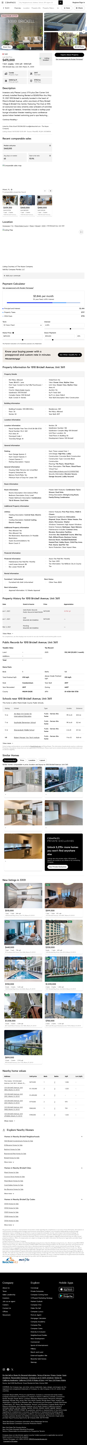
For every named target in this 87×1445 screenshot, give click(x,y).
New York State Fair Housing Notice (14, 1427)
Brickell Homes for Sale (11, 1158)
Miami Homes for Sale (11, 1172)
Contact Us (7, 1308)
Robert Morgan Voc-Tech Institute (26, 737)
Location (26, 8)
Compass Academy (38, 1322)
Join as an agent (9, 1301)
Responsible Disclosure (19, 1378)
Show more (8, 1162)
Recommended (10, 760)
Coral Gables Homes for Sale (13, 1185)
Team (5, 1291)
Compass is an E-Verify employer (41, 1378)
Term (4, 322)
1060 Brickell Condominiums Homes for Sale (18, 1141)
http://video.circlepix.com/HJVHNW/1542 (64, 471)
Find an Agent (36, 1315)
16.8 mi (78, 737)
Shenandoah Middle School (24, 730)
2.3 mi (78, 730)
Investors (6, 1298)
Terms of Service (43, 1375)
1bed (5, 64)
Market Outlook (36, 1301)
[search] (60, 2)
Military (33, 1349)
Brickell (37, 226)
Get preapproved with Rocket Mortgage (69, 59)
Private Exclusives (37, 1291)
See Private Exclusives (57, 867)
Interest (47, 322)
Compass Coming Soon (39, 1295)
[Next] (84, 32)
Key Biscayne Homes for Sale (13, 1189)
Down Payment (50, 333)
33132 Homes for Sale (11, 1208)
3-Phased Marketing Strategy (42, 1298)
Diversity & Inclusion (38, 1332)
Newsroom (7, 1315)
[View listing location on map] (45, 59)
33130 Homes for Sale (11, 1204)
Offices (5, 1312)
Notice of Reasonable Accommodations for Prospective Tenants (24, 1431)
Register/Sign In (79, 2)
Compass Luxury (37, 1312)
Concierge (34, 1288)
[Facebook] (9, 1369)
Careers (5, 1305)
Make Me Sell (36, 1308)
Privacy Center (56, 1375)
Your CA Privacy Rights (57, 1380)
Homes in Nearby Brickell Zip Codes (19, 1199)
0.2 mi (78, 722)
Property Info (36, 8)
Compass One (36, 1305)
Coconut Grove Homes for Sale (14, 1176)
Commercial (35, 1342)
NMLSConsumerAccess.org (38, 1439)
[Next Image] (15, 200)
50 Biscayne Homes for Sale (13, 1145)
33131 (32, 67)
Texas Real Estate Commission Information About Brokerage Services (25, 1422)
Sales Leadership (9, 1295)
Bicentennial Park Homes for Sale (15, 1154)
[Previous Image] (5, 200)
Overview (17, 8)
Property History (48, 8)
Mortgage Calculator (38, 1318)
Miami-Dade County (21, 226)
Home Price (7, 333)
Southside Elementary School (25, 722)
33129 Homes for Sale (11, 1212)
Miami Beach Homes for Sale (13, 1181)
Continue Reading (9, 120)
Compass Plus (36, 1325)
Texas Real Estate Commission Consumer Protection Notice (22, 1423)
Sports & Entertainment (39, 1345)
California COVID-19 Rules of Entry (31, 1380)
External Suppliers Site (39, 1355)
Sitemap (34, 1362)
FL (12, 226)
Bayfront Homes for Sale (12, 1149)
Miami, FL (26, 67)
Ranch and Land (37, 1352)
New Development (37, 1339)
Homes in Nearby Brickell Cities (17, 1168)
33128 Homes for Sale (11, 1216)
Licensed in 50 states (10, 1441)
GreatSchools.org (35, 746)
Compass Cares (36, 1328)
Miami (32, 226)
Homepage (6, 226)
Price (22, 760)
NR (6, 737)
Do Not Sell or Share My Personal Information (19, 1375)
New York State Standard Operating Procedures (18, 1429)
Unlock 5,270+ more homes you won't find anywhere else (62, 850)
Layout (42, 760)
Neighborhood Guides (39, 1335)
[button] (2, 2)
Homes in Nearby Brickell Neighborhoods (22, 1136)
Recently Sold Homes (38, 1359)
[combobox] (38, 3)
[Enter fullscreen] (81, 232)
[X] (13, 1369)
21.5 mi (78, 715)
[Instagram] (5, 1369)
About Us (6, 1288)
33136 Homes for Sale (11, 1221)
